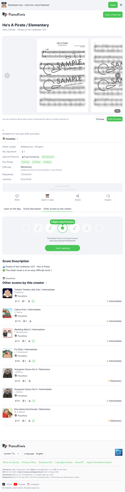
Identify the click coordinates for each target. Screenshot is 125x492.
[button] (121, 4)
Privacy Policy (29, 462)
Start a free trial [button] (113, 14)
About (78, 462)
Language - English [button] (33, 453)
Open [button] (113, 5)
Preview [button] (100, 119)
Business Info (45, 462)
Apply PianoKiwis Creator (99, 462)
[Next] (118, 75)
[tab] (12, 209)
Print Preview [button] (114, 119)
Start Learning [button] (62, 248)
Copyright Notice (63, 462)
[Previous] (7, 75)
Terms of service (10, 462)
